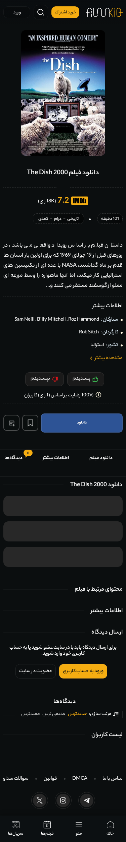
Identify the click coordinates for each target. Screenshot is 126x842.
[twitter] (39, 800)
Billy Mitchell (51, 320)
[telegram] (86, 800)
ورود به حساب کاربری (83, 671)
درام (57, 219)
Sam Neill (24, 320)
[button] (11, 423)
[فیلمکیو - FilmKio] (104, 12)
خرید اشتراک (65, 12)
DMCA (79, 779)
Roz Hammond (83, 320)
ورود (17, 12)
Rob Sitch (89, 333)
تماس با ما (112, 779)
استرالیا (97, 345)
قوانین (50, 779)
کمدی (43, 219)
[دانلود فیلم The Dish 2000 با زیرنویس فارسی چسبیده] (63, 93)
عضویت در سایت (35, 671)
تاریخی (73, 219)
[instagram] (63, 800)
